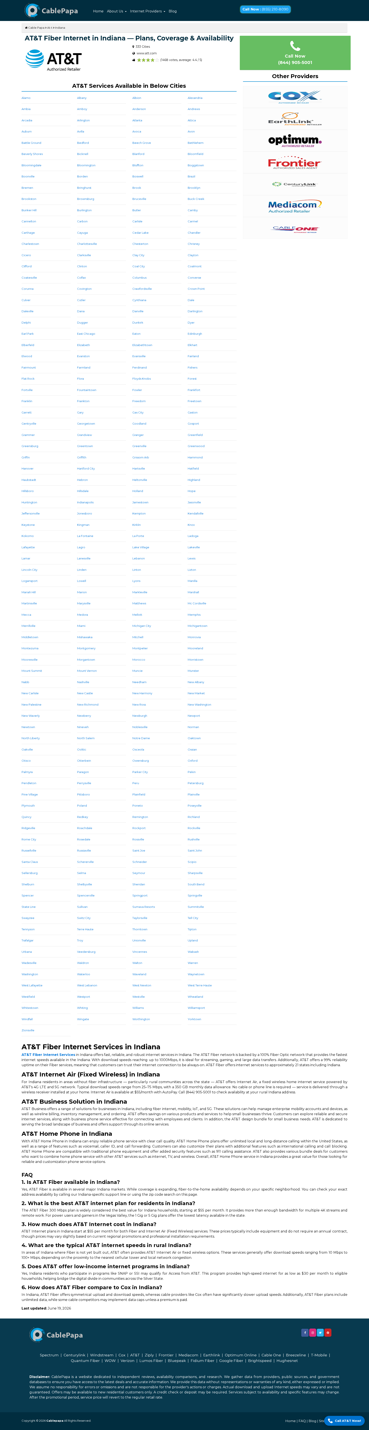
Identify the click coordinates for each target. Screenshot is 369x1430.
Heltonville (139, 480)
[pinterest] (327, 1333)
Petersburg (196, 783)
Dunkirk (137, 322)
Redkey (82, 817)
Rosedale (83, 839)
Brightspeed (260, 1361)
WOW (110, 1361)
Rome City (29, 839)
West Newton (141, 985)
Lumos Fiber (151, 1361)
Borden (82, 176)
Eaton (136, 333)
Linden (81, 569)
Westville (138, 996)
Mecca (26, 614)
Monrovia (194, 637)
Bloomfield (195, 154)
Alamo (26, 98)
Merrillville (28, 625)
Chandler (194, 232)
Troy (80, 940)
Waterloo (83, 974)
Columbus (139, 277)
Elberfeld (28, 345)
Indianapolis (85, 502)
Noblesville (140, 727)
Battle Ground (31, 142)
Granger (138, 435)
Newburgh (139, 715)
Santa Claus (30, 862)
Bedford (83, 142)
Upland (193, 940)
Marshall (193, 592)
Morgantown (86, 659)
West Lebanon (87, 985)
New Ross (139, 704)
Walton (137, 963)
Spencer (28, 895)
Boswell (137, 176)
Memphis (194, 614)
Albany (81, 98)
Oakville (27, 749)
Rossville (138, 839)
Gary (80, 412)
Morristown (195, 659)
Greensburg (30, 446)
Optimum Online (241, 1355)
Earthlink (211, 1355)
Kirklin (136, 524)
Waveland (139, 974)
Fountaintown (86, 390)
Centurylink (74, 1355)
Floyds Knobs (141, 378)
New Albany (196, 682)
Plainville (194, 794)
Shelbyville (84, 884)
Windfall (27, 1019)
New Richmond (87, 704)
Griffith (81, 457)
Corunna (28, 288)
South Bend (196, 884)
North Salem (86, 738)
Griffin (26, 457)
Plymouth (28, 805)
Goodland (139, 423)
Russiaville (84, 850)
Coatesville (29, 277)
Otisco (26, 760)
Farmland (83, 367)
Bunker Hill (29, 210)
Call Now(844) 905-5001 (295, 59)
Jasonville (194, 502)
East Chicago (86, 333)
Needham (139, 682)
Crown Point (196, 288)
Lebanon (138, 558)
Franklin (27, 401)
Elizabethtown (142, 345)
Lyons (136, 581)
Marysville (84, 603)
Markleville (139, 592)
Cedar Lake (140, 232)
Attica (192, 120)
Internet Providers (146, 11)
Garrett (27, 412)
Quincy (26, 817)
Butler (136, 210)
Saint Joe (138, 850)
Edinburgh (195, 333)
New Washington (199, 704)
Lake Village (140, 547)
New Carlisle (30, 693)
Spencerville (86, 895)
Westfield (28, 996)
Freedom (139, 401)
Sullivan (82, 906)
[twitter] (320, 1332)
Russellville (29, 850)
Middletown (30, 637)
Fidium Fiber (202, 1361)
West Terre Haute (200, 985)
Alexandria (195, 98)
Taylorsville (139, 918)
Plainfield (138, 794)
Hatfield (193, 468)
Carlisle (137, 221)
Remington (140, 817)
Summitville (196, 906)
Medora (82, 614)
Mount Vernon (87, 670)
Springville (195, 895)
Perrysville (84, 783)
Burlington (84, 210)
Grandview (84, 435)
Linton (136, 569)
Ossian (192, 749)
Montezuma (30, 648)
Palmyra (27, 772)
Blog (173, 11)
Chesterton (140, 243)
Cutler (81, 300)
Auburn (27, 131)
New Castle (85, 693)
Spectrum (49, 1355)
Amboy (82, 109)
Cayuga (82, 232)
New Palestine (31, 704)
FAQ (302, 1421)
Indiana (60, 27)
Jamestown (140, 502)
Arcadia (27, 120)
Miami (81, 625)
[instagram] (312, 1333)
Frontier (166, 1355)
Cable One (271, 1355)
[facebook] (305, 1333)
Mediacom (188, 1355)
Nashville (83, 682)
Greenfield (195, 435)
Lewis (191, 558)
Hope (192, 491)
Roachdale (84, 828)
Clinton (82, 266)
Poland (82, 805)
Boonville (28, 176)
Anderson (139, 109)
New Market (196, 693)
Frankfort (194, 390)
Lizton (192, 569)
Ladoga (193, 536)
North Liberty (31, 738)
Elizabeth (83, 345)
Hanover (28, 468)
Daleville (28, 311)
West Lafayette (32, 985)
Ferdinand (139, 367)
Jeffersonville (31, 513)
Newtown (28, 727)
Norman (193, 727)
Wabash (193, 951)
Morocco (138, 659)
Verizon (128, 1361)
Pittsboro (83, 794)
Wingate (83, 1019)
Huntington (29, 502)
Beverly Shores (32, 154)
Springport (140, 895)
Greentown (85, 446)
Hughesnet (287, 1361)
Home (98, 11)
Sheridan (138, 884)
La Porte (138, 536)
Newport (194, 715)
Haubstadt (29, 480)
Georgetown (86, 423)
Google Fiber (231, 1361)
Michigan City (141, 625)
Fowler (137, 390)
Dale (191, 300)
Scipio (192, 862)
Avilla (80, 131)
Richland (194, 817)
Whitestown (30, 1007)
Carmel (193, 221)
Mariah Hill (29, 592)
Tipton (192, 929)
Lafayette (28, 547)
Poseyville (195, 805)
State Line (29, 906)
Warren (193, 963)
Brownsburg (85, 199)
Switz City (84, 918)
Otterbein (84, 760)
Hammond (195, 457)
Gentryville (29, 423)
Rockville (194, 828)
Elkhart (192, 345)
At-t (49, 27)
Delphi (26, 322)
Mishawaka (84, 637)
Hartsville (138, 468)
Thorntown (139, 929)
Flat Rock (28, 378)
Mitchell (137, 637)
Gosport (193, 423)
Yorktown (194, 1019)
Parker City (140, 772)
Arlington (83, 120)
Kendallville (196, 513)
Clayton (193, 255)
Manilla (192, 581)
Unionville (139, 940)
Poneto (137, 805)
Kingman (83, 524)
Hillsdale (83, 491)
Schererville (85, 862)
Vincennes (139, 951)
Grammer (28, 435)
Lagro (81, 547)
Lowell (81, 581)
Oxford (193, 760)
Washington (30, 974)
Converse (194, 277)
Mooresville (30, 659)
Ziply (149, 1355)
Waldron (83, 963)
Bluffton (137, 165)
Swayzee (28, 918)
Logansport (30, 581)
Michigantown (197, 625)
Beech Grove (141, 142)
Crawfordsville (142, 288)
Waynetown (196, 974)
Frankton (83, 401)
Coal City (138, 266)
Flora (80, 378)
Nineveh (83, 727)
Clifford (27, 266)
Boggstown (196, 165)
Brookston (29, 199)
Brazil (191, 176)
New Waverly (31, 715)
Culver (26, 300)
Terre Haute (85, 929)
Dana (81, 311)
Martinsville (29, 603)
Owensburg (140, 760)
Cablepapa (54, 1420)
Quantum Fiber (85, 1361)
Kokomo (28, 536)
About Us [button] (115, 11)
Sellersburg (30, 873)
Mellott (137, 614)
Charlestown (30, 243)
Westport (83, 996)
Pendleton (29, 783)
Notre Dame (141, 738)
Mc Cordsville (197, 603)
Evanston (83, 356)
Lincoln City (29, 569)
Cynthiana (139, 300)
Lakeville (194, 547)
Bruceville (139, 199)
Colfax (81, 277)
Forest (192, 378)
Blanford (138, 154)
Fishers (192, 367)
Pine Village (30, 794)
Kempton (139, 513)
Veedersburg (86, 951)
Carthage (28, 232)
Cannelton (29, 221)
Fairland (193, 356)
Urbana (27, 951)
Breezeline (296, 1355)
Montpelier (140, 648)
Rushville (194, 839)
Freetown (194, 401)
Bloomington (86, 165)
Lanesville (84, 558)
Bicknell (82, 154)
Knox (191, 524)
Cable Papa (36, 27)
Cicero (26, 255)
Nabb (25, 682)
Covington (84, 288)
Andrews (194, 109)
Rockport (139, 828)
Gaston (193, 412)
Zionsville (28, 1030)
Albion (136, 98)
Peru (135, 783)
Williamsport (196, 1007)
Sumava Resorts (143, 906)
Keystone (28, 524)
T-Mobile (319, 1355)
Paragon (83, 772)
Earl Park (28, 333)
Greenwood (196, 446)
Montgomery (86, 648)
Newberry (84, 715)
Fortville (27, 390)
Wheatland (195, 996)
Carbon (82, 221)
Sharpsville (195, 873)
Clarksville (84, 255)
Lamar (26, 558)
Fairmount (29, 367)
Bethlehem (196, 142)
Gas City (138, 412)
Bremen (27, 187)
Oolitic (81, 749)
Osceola (138, 749)
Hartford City (86, 468)
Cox (122, 1355)
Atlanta (137, 120)
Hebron (82, 480)
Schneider (139, 862)
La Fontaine (85, 536)
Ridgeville (28, 828)
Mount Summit (32, 670)
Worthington (141, 1019)
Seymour (138, 873)
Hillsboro (28, 491)
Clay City (138, 255)
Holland (137, 491)
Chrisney (194, 243)
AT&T (135, 1355)
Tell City (193, 918)
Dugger (82, 322)
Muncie (137, 670)
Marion (82, 592)
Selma (81, 873)
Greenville (139, 446)
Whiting (82, 1007)
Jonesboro (84, 513)
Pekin (192, 772)
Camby (193, 210)
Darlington (195, 311)
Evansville (139, 356)
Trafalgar (28, 940)
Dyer (191, 322)
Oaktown (194, 738)
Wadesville (29, 963)
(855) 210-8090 (265, 9)
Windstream (102, 1355)
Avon (191, 131)
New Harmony (142, 693)
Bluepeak (177, 1361)
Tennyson (28, 929)
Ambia (26, 109)
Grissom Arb (140, 457)
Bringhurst (84, 187)
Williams (138, 1007)
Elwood (27, 356)
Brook (136, 187)
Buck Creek (196, 199)
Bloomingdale (31, 165)
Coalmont (195, 266)
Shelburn (28, 884)
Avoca (136, 131)
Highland (194, 480)
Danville (138, 311)
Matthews (139, 603)
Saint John (195, 850)
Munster (193, 670)
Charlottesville (87, 243)
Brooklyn (194, 187)
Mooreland (195, 648)
